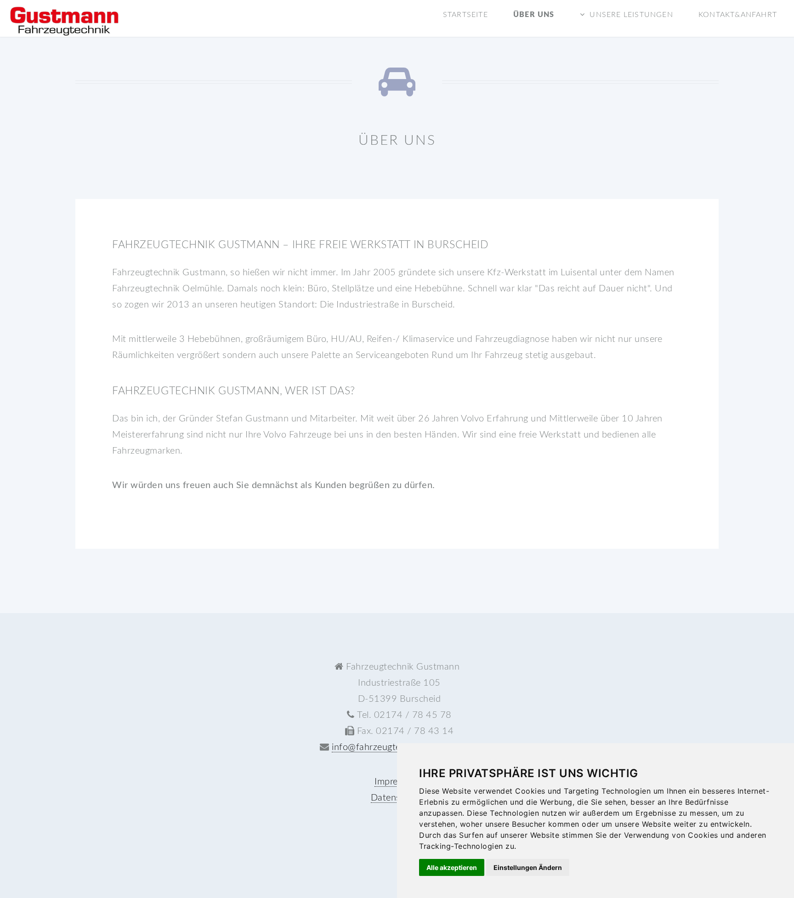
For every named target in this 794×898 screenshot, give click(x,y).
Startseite (465, 14)
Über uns (534, 14)
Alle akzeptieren (451, 867)
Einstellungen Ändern (527, 867)
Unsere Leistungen (631, 14)
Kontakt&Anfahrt (737, 14)
